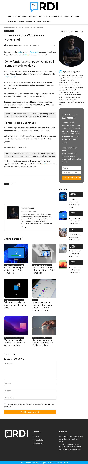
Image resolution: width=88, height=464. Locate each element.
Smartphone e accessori (16, 21)
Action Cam (75, 16)
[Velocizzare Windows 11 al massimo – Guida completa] (44, 253)
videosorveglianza (55, 16)
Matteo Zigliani (13, 45)
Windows (28, 55)
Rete (9, 16)
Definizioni (46, 21)
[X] (11, 194)
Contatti (36, 436)
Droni (39, 21)
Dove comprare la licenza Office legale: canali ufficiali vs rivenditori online (42, 306)
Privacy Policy (38, 440)
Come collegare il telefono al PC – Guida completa (74, 237)
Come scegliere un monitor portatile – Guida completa (75, 269)
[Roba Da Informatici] (44, 7)
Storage (66, 16)
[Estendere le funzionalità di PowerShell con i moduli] (63, 196)
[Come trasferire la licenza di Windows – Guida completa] (16, 325)
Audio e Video (43, 16)
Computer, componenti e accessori (14, 265)
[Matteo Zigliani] (5, 45)
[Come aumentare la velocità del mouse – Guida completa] (44, 325)
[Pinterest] (16, 194)
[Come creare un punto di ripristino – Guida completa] (16, 253)
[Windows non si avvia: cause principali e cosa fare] (16, 288)
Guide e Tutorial (14, 27)
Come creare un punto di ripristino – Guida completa (15, 270)
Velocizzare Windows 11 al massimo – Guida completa (43, 270)
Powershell (34, 52)
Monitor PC (16, 16)
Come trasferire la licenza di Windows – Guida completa (14, 343)
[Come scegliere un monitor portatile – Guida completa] (63, 264)
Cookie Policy (38, 443)
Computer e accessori (29, 16)
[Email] (31, 194)
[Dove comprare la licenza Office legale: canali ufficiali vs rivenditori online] (44, 288)
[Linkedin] (26, 194)
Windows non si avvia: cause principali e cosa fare (15, 305)
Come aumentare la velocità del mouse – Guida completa (42, 343)
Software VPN (30, 21)
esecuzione (45, 164)
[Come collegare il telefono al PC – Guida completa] (63, 232)
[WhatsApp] (21, 194)
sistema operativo (11, 77)
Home (6, 27)
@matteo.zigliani (71, 71)
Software (35, 300)
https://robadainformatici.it (29, 211)
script (20, 52)
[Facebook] (6, 194)
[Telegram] (36, 194)
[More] (41, 194)
